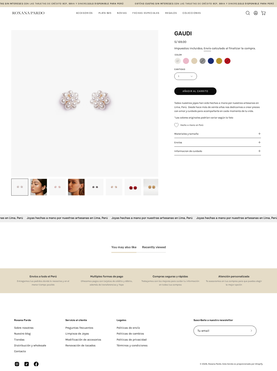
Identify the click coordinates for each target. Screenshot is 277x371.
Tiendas (19, 339)
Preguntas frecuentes (79, 327)
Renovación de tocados (80, 345)
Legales (121, 320)
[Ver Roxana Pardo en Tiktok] (26, 364)
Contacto (20, 351)
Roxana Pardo (22, 320)
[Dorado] (219, 61)
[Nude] (194, 61)
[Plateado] (203, 61)
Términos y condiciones (132, 345)
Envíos (178, 142)
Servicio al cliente (76, 320)
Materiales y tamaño (186, 133)
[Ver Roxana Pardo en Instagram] (16, 364)
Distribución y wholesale (30, 345)
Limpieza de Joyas (77, 333)
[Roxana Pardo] (28, 13)
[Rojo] (227, 61)
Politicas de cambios (130, 333)
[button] (105, 13)
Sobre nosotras (24, 327)
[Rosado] (186, 61)
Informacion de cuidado (188, 150)
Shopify (258, 364)
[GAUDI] (19, 187)
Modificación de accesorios (83, 339)
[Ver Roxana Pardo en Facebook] (35, 364)
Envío (207, 48)
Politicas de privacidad (132, 339)
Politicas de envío (128, 327)
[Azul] (211, 61)
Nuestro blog (22, 333)
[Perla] (178, 61)
